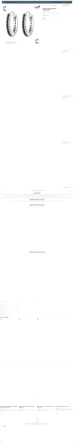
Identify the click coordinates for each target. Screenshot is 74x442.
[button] (1, 413)
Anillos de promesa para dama (45, 408)
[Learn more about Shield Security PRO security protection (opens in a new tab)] (0, 441)
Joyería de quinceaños (7, 408)
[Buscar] (67, 2)
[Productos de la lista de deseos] (68, 2)
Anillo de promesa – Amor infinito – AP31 (62, 406)
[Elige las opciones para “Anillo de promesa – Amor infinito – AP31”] (56, 413)
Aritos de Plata (21, 408)
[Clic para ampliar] (1, 44)
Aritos (19, 408)
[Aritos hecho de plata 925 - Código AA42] (68, 119)
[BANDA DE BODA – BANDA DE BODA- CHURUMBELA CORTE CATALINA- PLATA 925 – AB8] (68, 73)
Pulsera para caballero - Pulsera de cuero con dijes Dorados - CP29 (68, 50)
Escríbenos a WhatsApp (37, 300)
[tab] (32, 190)
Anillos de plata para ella (2, 408)
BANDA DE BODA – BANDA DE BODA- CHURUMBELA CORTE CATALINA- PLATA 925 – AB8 (68, 96)
